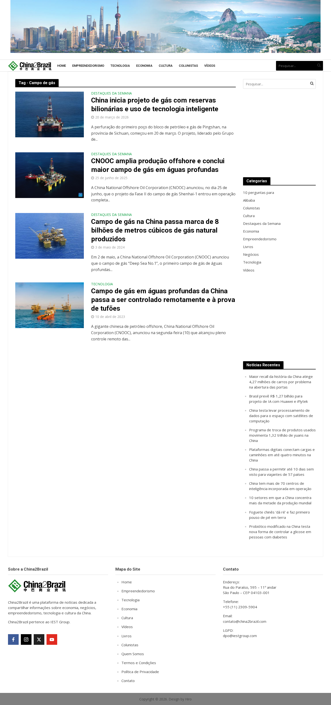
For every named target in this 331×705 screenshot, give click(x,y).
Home (61, 65)
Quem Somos (132, 653)
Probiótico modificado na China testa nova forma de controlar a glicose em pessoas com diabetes (280, 531)
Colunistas (188, 65)
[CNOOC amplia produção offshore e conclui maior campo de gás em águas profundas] (49, 174)
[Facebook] (13, 639)
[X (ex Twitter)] (39, 639)
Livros (126, 635)
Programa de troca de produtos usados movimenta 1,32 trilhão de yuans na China (282, 435)
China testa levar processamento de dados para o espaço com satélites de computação (281, 415)
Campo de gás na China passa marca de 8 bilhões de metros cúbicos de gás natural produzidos (155, 230)
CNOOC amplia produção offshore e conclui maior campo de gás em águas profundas (158, 165)
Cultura (166, 65)
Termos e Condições (138, 662)
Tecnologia (120, 65)
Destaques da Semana (111, 93)
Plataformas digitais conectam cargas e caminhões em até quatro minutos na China (282, 455)
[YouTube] (52, 639)
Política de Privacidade (140, 671)
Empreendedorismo (88, 65)
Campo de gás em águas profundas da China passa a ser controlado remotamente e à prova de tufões (163, 299)
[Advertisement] (279, 133)
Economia (144, 65)
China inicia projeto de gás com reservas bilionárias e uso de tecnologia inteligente (154, 104)
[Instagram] (26, 639)
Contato (128, 680)
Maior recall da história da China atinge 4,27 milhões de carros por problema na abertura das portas (281, 381)
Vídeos (209, 65)
